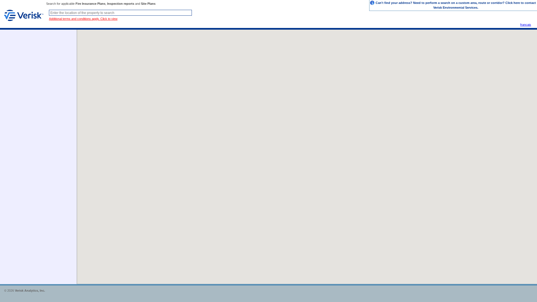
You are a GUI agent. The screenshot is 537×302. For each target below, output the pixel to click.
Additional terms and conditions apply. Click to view (83, 18)
